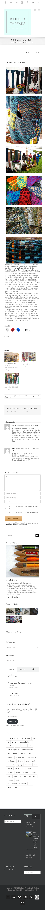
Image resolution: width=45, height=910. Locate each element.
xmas (9, 788)
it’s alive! (11, 675)
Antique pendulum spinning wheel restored (20, 684)
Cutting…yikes (13, 693)
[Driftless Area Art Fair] (28, 356)
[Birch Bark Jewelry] (18, 620)
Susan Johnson (16, 448)
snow (29, 769)
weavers (10, 780)
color (30, 746)
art (8, 742)
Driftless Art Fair (16, 268)
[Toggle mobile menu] (39, 10)
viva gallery (32, 776)
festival (14, 753)
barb (17, 746)
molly (34, 761)
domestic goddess (14, 750)
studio (25, 772)
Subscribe (12, 721)
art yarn (14, 742)
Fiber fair (23, 753)
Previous (30, 53)
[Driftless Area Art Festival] (11, 357)
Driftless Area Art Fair (28, 362)
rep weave (28, 765)
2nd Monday (25, 738)
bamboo (10, 746)
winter (18, 780)
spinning (10, 772)
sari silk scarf (30, 855)
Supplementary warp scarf (31, 823)
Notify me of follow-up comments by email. (22, 507)
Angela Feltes (10, 396)
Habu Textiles (20, 757)
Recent (22, 669)
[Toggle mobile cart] (35, 10)
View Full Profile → (13, 597)
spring (18, 772)
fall (9, 753)
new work (11, 765)
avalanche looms (25, 742)
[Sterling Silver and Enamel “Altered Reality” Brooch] (26, 612)
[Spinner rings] (10, 612)
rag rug (19, 765)
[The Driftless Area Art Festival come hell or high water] (29, 834)
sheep (17, 769)
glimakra (10, 757)
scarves (10, 769)
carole (24, 746)
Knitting (20, 761)
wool (30, 784)
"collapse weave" (13, 738)
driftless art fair (27, 750)
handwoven (32, 757)
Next (37, 53)
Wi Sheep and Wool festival (17, 784)
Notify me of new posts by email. (27, 512)
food (30, 753)
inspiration (11, 761)
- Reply (36, 425)
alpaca (35, 738)
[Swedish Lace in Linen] (18, 612)
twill (15, 776)
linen (27, 761)
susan (9, 776)
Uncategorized (33, 396)
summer (33, 772)
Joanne (14, 425)
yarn (15, 788)
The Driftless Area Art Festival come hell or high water (36, 840)
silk (23, 769)
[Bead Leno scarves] (34, 612)
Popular (12, 669)
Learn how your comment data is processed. (22, 524)
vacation (23, 776)
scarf (35, 765)
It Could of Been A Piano (18, 270)
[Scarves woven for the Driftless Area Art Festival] (10, 620)
